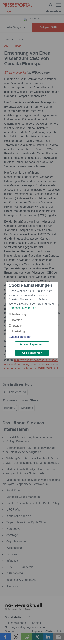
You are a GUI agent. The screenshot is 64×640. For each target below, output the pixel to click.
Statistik (17, 325)
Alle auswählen (32, 352)
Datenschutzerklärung (22, 307)
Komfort (17, 320)
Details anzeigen (20, 336)
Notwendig (19, 314)
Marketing (18, 331)
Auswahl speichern (32, 344)
